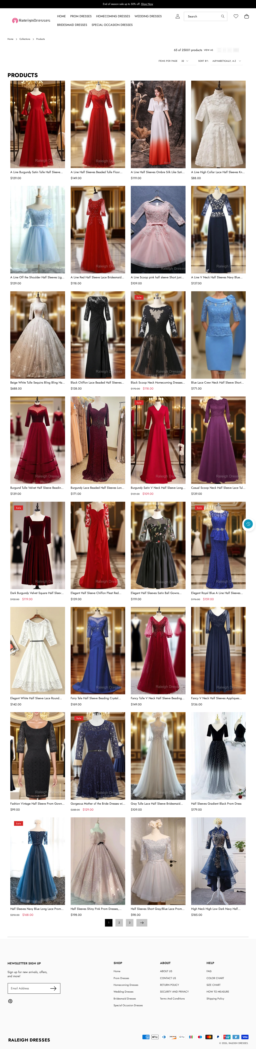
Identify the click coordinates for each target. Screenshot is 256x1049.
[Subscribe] (53, 988)
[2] (224, 50)
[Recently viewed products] (248, 523)
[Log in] (177, 16)
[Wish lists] (236, 16)
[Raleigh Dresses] (31, 20)
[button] (248, 533)
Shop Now (147, 4)
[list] (219, 50)
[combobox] (205, 16)
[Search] (223, 16)
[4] (236, 50)
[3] (229, 50)
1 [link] (108, 922)
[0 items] (246, 16)
